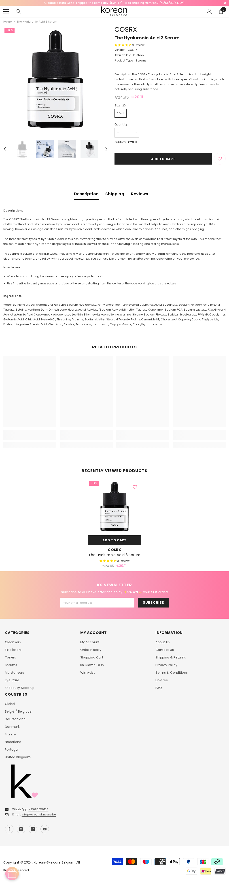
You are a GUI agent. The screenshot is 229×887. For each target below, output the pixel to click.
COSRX (125, 29)
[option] (55, 79)
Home (7, 21)
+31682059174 (38, 809)
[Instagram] (21, 829)
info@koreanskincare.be (39, 814)
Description (86, 194)
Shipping (114, 194)
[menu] (6, 11)
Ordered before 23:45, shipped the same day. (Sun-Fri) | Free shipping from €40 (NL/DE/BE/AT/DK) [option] (114, 3)
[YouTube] (44, 829)
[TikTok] (33, 829)
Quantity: (121, 124)
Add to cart (163, 159)
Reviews (139, 194)
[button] (4, 149)
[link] (29, 437)
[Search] (18, 11)
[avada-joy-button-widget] (12, 873)
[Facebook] (9, 829)
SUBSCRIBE (153, 602)
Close (225, 3)
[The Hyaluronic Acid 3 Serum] (114, 506)
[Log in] (209, 11)
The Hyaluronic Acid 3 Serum (114, 555)
